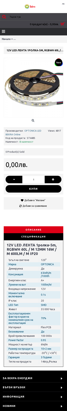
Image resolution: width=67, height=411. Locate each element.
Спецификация (33, 236)
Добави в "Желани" (34, 200)
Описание (33, 230)
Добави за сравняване (35, 206)
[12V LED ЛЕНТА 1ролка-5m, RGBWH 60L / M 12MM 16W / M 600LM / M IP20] (33, 87)
